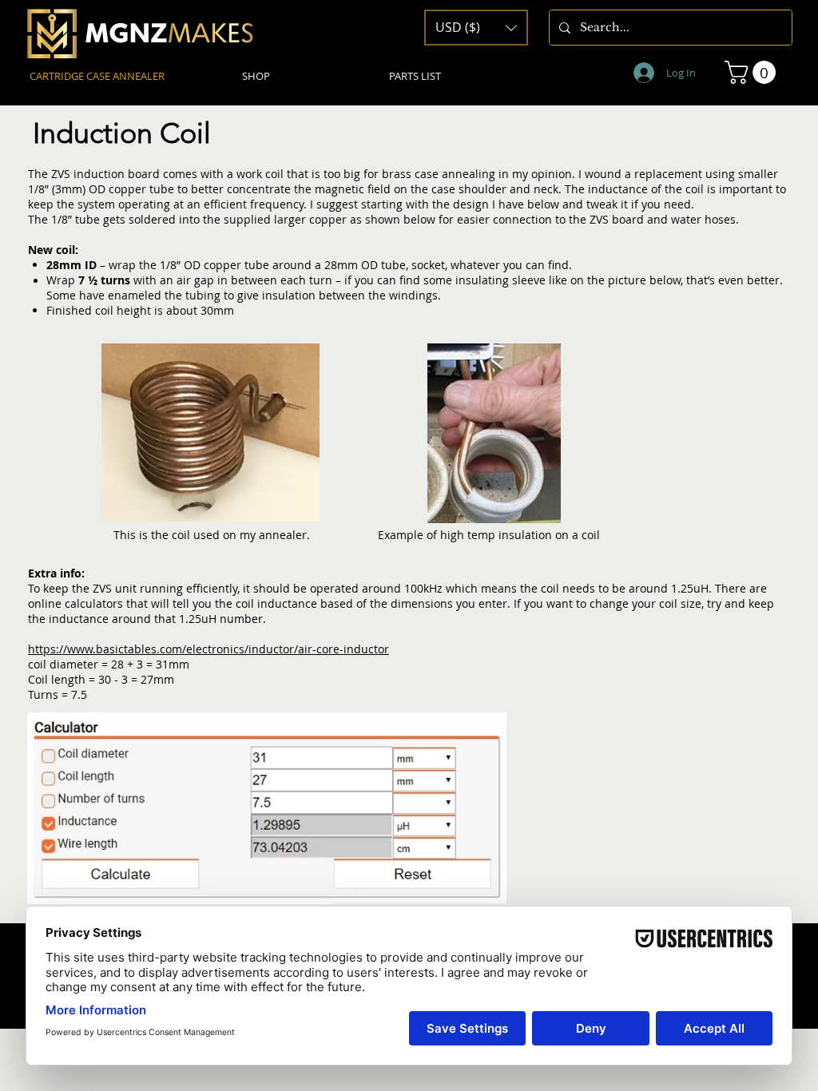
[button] (753, 72)
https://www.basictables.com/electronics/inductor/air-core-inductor (208, 649)
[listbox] (476, 28)
